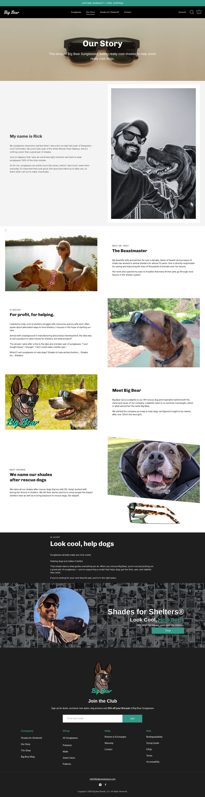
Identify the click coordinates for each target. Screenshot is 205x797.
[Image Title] (100, 784)
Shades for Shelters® (109, 12)
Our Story (90, 12)
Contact (127, 12)
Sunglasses (76, 12)
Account (182, 12)
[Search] (192, 12)
